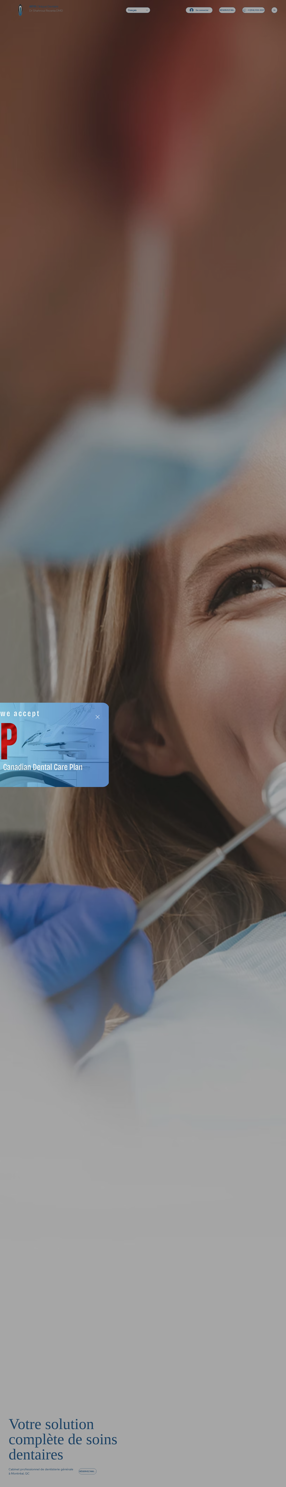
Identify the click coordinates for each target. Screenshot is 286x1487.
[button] (222, 717)
